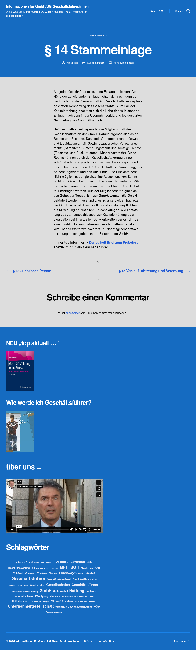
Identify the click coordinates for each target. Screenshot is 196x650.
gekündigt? (90, 573)
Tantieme (92, 601)
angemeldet (73, 313)
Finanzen (53, 573)
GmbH (46, 590)
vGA (97, 606)
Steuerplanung (81, 601)
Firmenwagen (68, 573)
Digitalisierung (87, 568)
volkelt (74, 62)
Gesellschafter (37, 585)
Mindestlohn (57, 596)
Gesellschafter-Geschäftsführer (72, 584)
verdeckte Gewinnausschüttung (73, 606)
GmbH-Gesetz (98, 35)
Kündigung (41, 596)
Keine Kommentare (123, 62)
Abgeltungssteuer (48, 562)
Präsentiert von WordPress (100, 641)
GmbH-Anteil (60, 591)
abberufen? (21, 561)
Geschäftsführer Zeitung (18, 585)
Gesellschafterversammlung (25, 591)
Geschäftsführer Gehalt (59, 579)
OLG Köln (89, 596)
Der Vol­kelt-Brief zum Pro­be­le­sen (114, 242)
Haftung (76, 590)
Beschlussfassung (19, 568)
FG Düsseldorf (20, 573)
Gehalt (80, 573)
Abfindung (34, 562)
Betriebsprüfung (39, 568)
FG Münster (42, 573)
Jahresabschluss (23, 596)
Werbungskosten (54, 611)
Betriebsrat (54, 568)
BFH (64, 567)
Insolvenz (91, 591)
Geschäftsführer (28, 578)
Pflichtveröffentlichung (62, 601)
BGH (74, 567)
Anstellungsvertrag (70, 561)
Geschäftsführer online (84, 579)
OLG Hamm (79, 596)
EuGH (97, 568)
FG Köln (31, 573)
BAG (89, 562)
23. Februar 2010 (96, 62)
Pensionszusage (39, 601)
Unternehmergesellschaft (31, 606)
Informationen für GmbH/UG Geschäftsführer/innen (47, 6)
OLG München (20, 601)
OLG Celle (69, 596)
